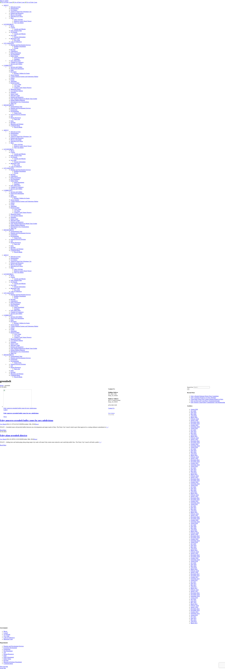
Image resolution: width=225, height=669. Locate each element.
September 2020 (195, 522)
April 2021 (194, 510)
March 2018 (194, 569)
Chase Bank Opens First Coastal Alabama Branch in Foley (207, 399)
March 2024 (194, 455)
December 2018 (195, 555)
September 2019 (195, 540)
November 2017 (195, 575)
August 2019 (194, 542)
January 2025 (194, 439)
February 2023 (195, 476)
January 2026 (194, 420)
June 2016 (193, 601)
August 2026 (194, 409)
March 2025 (194, 436)
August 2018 (194, 561)
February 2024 (195, 457)
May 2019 (193, 547)
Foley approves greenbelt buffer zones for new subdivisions (20, 408)
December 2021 (195, 498)
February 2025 (195, 438)
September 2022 (195, 484)
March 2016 (194, 604)
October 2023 (194, 463)
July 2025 (193, 430)
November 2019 (195, 537)
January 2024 (194, 458)
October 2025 (194, 425)
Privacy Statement (111, 413)
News (5, 416)
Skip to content (4, 0)
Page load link (4, 666)
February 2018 (195, 571)
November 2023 (195, 461)
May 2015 (193, 620)
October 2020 (194, 520)
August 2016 (194, 597)
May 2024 (193, 452)
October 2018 (194, 558)
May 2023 (193, 471)
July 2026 (193, 411)
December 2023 (195, 460)
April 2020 (194, 529)
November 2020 (195, 518)
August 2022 (194, 485)
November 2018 (195, 556)
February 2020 (195, 533)
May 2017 (193, 585)
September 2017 (195, 578)
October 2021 (194, 501)
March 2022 (194, 493)
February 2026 (195, 419)
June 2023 (193, 469)
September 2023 (195, 465)
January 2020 (194, 534)
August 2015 (194, 615)
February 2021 (195, 514)
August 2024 (194, 447)
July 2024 (193, 449)
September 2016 (195, 596)
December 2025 (195, 422)
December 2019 (195, 536)
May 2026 (193, 414)
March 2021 (194, 512)
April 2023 (194, 472)
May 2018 (193, 566)
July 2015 (193, 616)
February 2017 (195, 590)
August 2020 (194, 523)
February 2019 (195, 552)
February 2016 (195, 605)
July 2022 (193, 487)
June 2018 (193, 564)
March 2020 (194, 531)
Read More (3, 430)
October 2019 (194, 539)
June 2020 (193, 526)
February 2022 (195, 495)
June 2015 (193, 618)
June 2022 (193, 488)
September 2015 (195, 613)
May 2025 (193, 433)
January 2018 (194, 572)
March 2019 (194, 550)
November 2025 (195, 423)
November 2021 (195, 499)
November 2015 (195, 610)
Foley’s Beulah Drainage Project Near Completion (205, 396)
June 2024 (193, 450)
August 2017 (194, 580)
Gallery (6, 410)
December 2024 (195, 441)
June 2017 (193, 583)
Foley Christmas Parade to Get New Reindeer (203, 397)
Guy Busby (3, 424)
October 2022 (194, 482)
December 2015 (195, 609)
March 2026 (194, 417)
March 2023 (194, 474)
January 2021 (194, 515)
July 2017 (193, 582)
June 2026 (193, 412)
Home (1, 385)
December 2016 (195, 593)
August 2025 (194, 428)
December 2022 (195, 479)
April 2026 (194, 415)
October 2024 (194, 444)
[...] (107, 427)
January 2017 (194, 591)
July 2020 (193, 525)
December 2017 (195, 574)
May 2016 (193, 602)
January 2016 (194, 607)
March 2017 (194, 588)
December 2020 (195, 517)
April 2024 (194, 453)
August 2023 (194, 466)
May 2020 (193, 528)
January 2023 (194, 477)
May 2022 (193, 490)
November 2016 (195, 594)
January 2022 (194, 496)
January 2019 (194, 553)
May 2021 (193, 509)
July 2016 (193, 599)
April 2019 (194, 548)
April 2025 (194, 434)
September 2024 (195, 446)
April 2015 (194, 621)
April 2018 (194, 567)
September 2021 (195, 503)
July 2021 (193, 506)
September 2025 (195, 427)
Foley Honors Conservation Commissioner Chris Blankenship (208, 402)
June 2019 (193, 545)
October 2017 (194, 577)
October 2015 (194, 612)
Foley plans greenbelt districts (13, 435)
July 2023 (193, 468)
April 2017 (194, 586)
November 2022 (195, 480)
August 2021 (194, 504)
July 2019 (193, 544)
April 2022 (194, 491)
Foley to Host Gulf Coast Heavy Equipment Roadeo (205, 401)
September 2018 (195, 559)
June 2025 (193, 431)
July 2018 (193, 563)
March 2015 (194, 623)
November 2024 (195, 442)
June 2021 (193, 507)
